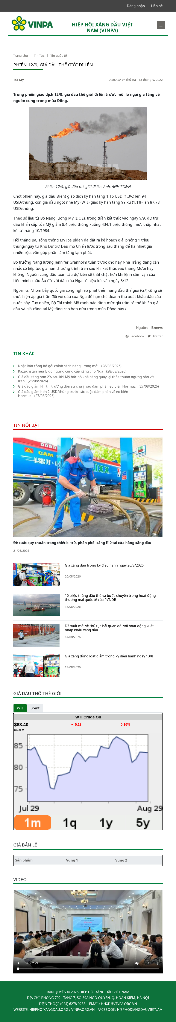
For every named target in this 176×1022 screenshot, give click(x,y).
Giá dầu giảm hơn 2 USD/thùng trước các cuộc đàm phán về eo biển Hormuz (73, 393)
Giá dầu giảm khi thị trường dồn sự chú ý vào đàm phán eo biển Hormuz (77, 386)
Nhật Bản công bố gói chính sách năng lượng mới (58, 366)
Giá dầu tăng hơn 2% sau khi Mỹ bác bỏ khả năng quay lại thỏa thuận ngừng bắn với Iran (86, 378)
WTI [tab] (20, 708)
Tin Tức (39, 55)
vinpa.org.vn (83, 1009)
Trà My (18, 80)
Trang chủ (20, 55)
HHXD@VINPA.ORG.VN (119, 1003)
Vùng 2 (121, 860)
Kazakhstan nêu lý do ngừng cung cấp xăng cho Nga (60, 371)
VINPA (16, 17)
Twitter (157, 336)
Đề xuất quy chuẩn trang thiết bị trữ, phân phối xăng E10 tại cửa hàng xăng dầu (82, 542)
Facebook (137, 336)
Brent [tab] (34, 708)
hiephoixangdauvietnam (140, 1009)
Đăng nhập (136, 5)
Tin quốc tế (58, 55)
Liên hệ (157, 5)
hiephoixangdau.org (48, 1009)
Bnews (157, 327)
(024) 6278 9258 (72, 1003)
